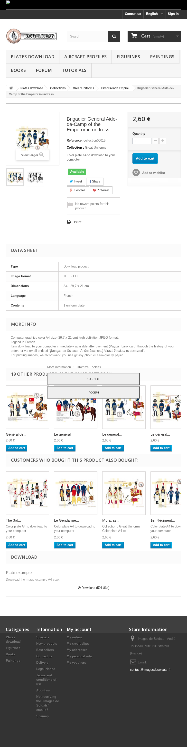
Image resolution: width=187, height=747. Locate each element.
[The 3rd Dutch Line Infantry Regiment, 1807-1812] (27, 493)
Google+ (79, 190)
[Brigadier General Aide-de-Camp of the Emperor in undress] (15, 177)
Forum (44, 70)
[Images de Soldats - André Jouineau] (32, 36)
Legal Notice (45, 669)
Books (18, 70)
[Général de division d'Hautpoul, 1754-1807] (27, 407)
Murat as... (110, 520)
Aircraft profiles (85, 56)
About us (43, 690)
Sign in (173, 14)
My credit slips (78, 643)
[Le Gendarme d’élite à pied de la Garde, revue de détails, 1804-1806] (75, 493)
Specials (42, 637)
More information (59, 367)
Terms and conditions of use (46, 679)
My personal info (79, 656)
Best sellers (45, 650)
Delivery (42, 662)
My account (79, 629)
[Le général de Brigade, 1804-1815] (124, 407)
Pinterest (102, 190)
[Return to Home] (11, 88)
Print (77, 222)
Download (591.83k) (95, 588)
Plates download (32, 56)
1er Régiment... (162, 520)
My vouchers (76, 662)
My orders (74, 637)
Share (95, 181)
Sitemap (42, 716)
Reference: (75, 140)
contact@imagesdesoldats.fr (150, 669)
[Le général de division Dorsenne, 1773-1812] (75, 407)
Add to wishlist (153, 173)
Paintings (162, 56)
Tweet (77, 181)
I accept (93, 392)
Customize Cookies (87, 367)
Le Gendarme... (66, 520)
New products (46, 643)
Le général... (64, 434)
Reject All (93, 379)
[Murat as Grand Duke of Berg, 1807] (124, 493)
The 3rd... (13, 520)
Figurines (128, 56)
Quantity (138, 133)
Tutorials (74, 70)
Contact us (133, 14)
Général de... (16, 434)
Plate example (19, 572)
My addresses (77, 650)
